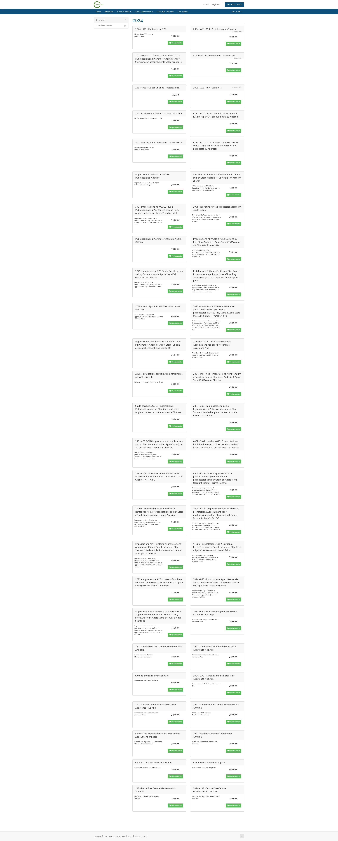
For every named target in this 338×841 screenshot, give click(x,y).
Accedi (206, 4)
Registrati (216, 4)
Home (98, 12)
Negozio (109, 12)
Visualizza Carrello (234, 4)
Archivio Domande (144, 12)
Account (236, 12)
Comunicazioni (124, 12)
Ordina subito (176, 43)
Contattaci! (183, 12)
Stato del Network (165, 12)
